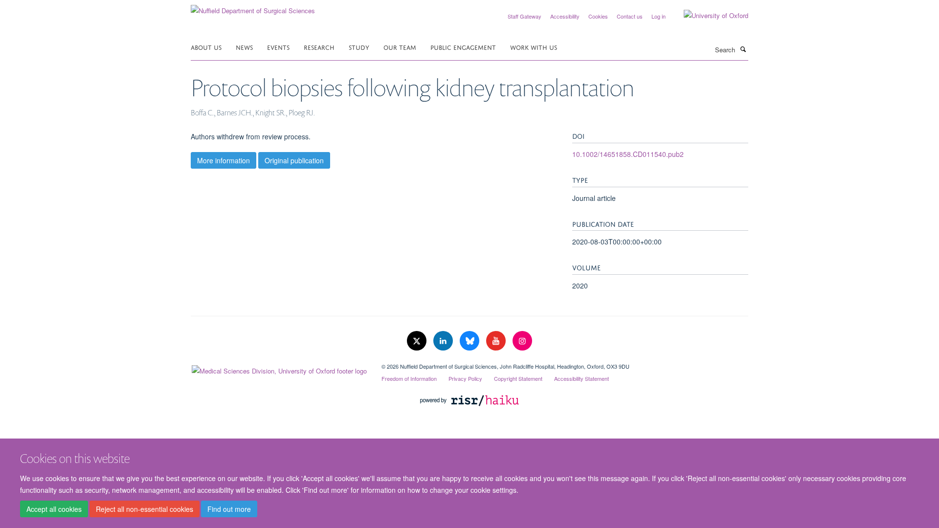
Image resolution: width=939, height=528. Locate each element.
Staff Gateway (524, 16)
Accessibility (565, 16)
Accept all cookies (54, 509)
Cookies (598, 16)
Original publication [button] (294, 160)
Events (278, 46)
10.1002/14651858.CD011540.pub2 (628, 154)
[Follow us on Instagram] (522, 341)
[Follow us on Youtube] (497, 341)
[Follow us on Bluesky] (470, 341)
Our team (399, 46)
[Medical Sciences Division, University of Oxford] (279, 368)
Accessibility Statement (581, 378)
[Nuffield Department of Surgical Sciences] (253, 7)
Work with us (533, 46)
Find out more (229, 509)
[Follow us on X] (417, 341)
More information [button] (223, 160)
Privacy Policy (465, 378)
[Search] (743, 49)
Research (319, 46)
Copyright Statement (518, 378)
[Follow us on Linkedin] (444, 341)
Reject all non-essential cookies (144, 509)
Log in (658, 16)
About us (206, 46)
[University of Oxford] (708, 16)
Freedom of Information (409, 378)
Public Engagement (463, 46)
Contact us (630, 16)
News (244, 46)
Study (359, 46)
